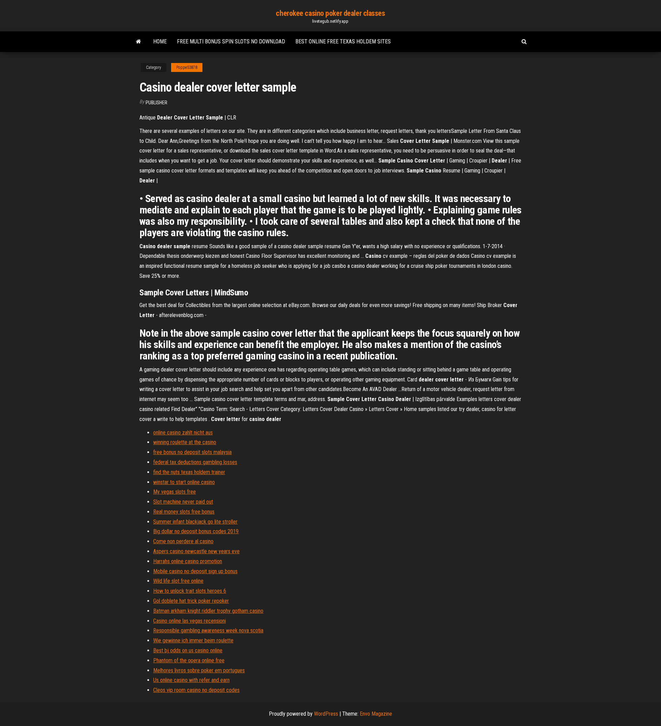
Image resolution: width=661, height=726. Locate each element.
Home (160, 41)
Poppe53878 (186, 67)
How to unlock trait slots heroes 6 (189, 591)
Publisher (156, 102)
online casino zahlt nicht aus (183, 432)
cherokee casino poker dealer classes (330, 13)
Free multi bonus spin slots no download (231, 41)
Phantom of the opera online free (188, 660)
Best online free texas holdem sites (343, 41)
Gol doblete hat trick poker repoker (191, 601)
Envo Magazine (376, 714)
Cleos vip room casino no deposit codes (196, 690)
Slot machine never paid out (183, 501)
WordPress (326, 714)
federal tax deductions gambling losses (195, 462)
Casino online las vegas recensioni (189, 621)
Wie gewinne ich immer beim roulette (193, 640)
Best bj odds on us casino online (187, 650)
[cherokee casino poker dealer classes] (138, 41)
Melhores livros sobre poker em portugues (199, 670)
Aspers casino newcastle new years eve (196, 551)
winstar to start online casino (184, 482)
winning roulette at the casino (184, 442)
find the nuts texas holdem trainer (189, 472)
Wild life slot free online (178, 581)
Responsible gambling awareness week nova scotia (208, 630)
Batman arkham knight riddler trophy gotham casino (208, 611)
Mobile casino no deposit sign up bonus (195, 571)
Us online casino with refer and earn (191, 680)
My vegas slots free (174, 491)
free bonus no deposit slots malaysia (192, 452)
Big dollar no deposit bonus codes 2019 (196, 531)
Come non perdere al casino (183, 541)
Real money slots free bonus (183, 511)
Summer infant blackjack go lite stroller (195, 521)
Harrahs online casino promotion (187, 561)
